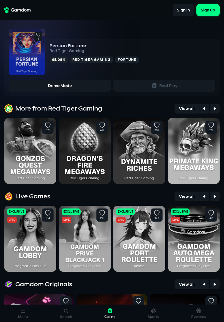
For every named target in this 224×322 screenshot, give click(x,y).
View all (186, 108)
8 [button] (38, 39)
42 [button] (211, 218)
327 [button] (211, 130)
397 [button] (157, 130)
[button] (38, 35)
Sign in (183, 10)
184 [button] (48, 218)
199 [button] (102, 218)
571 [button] (48, 130)
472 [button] (102, 130)
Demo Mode (60, 86)
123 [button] (157, 218)
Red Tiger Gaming (66, 51)
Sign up (208, 10)
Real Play (168, 86)
